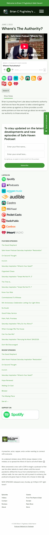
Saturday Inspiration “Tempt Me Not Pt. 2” (17, 277)
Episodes (5, 495)
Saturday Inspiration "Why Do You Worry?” (17, 324)
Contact (4, 501)
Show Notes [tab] (8, 96)
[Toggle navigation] (41, 11)
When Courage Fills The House (13, 329)
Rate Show (29, 504)
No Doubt (5, 308)
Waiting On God (7, 386)
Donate (28, 501)
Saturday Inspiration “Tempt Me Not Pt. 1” (17, 287)
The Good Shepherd (9, 245)
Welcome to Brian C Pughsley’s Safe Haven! (24, 3)
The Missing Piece (8, 396)
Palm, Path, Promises (9, 318)
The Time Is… (6, 282)
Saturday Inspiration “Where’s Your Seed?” (17, 266)
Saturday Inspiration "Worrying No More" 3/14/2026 (20, 339)
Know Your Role (7, 292)
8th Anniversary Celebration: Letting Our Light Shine (21, 303)
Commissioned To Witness (11, 297)
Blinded (4, 391)
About (4, 507)
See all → (5, 401)
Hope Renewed (7, 380)
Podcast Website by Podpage (24, 526)
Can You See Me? (8, 334)
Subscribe (24, 165)
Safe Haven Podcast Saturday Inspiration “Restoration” (22, 250)
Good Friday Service (9, 313)
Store (28, 507)
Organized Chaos (8, 271)
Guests (28, 495)
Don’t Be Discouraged (10, 345)
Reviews (4, 504)
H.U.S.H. (4, 261)
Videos (4, 498)
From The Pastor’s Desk (34, 498)
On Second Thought (9, 256)
